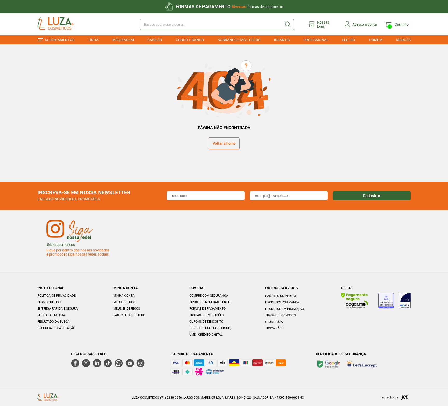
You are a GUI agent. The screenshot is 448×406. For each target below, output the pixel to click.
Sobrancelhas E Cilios (239, 40)
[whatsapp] (119, 363)
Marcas (403, 40)
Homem (375, 40)
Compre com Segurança (208, 296)
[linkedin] (97, 363)
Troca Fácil (274, 328)
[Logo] (62, 24)
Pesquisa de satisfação (56, 328)
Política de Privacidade (56, 296)
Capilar (154, 40)
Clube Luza (274, 322)
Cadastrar (371, 195)
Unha (94, 40)
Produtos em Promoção (284, 309)
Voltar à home (224, 143)
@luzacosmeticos (60, 245)
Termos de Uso (49, 302)
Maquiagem (123, 40)
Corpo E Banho (190, 40)
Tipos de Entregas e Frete (210, 302)
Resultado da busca (53, 321)
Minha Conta (124, 296)
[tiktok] (108, 363)
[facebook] (75, 363)
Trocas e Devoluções (206, 315)
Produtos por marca (282, 302)
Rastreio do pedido (280, 296)
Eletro (348, 40)
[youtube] (129, 363)
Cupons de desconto (206, 321)
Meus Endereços (126, 308)
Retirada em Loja (51, 315)
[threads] (140, 363)
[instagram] (86, 363)
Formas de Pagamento (207, 308)
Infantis (282, 40)
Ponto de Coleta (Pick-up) (210, 328)
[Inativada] (405, 301)
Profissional (315, 40)
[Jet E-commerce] (394, 399)
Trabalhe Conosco (280, 315)
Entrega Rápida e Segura (57, 308)
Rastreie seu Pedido (129, 315)
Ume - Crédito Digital (205, 334)
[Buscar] (287, 24)
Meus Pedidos (124, 302)
